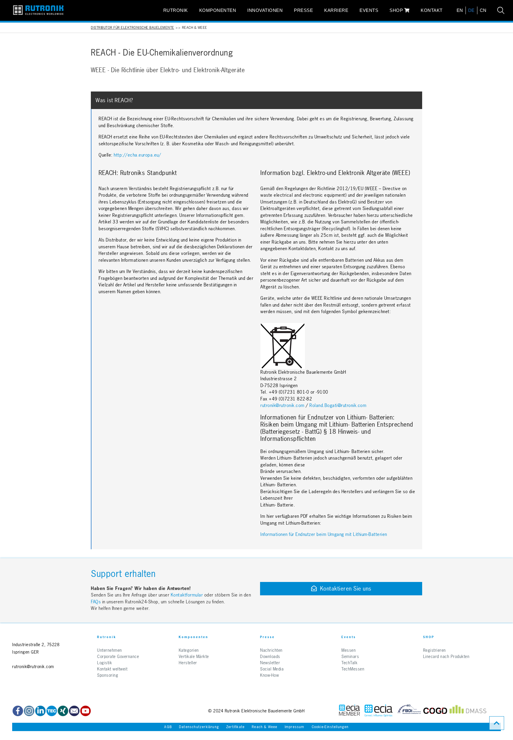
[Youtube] (85, 711)
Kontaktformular (187, 595)
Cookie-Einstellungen (330, 727)
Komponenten (217, 10)
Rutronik (175, 10)
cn (483, 10)
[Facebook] (17, 711)
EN (460, 10)
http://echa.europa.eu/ (137, 155)
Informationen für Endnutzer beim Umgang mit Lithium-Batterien (323, 534)
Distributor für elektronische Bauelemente (132, 27)
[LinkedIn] (40, 711)
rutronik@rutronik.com (282, 405)
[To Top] (496, 723)
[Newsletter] (74, 711)
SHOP (397, 10)
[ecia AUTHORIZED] (349, 711)
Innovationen (265, 10)
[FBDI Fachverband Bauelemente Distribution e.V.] (409, 711)
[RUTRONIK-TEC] (51, 711)
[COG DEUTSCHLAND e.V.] (435, 711)
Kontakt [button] (432, 10)
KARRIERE (336, 10)
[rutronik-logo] (38, 10)
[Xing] (29, 711)
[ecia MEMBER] (378, 711)
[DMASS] (467, 711)
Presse (303, 10)
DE (471, 10)
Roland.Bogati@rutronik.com (337, 405)
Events (369, 10)
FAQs (96, 602)
